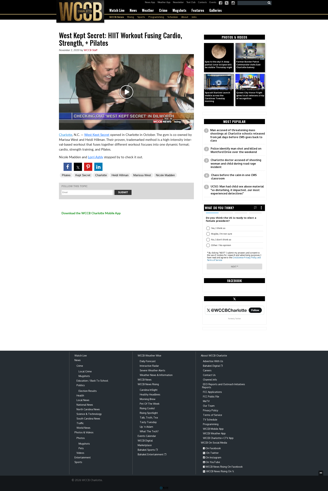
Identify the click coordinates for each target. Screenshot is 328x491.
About (184, 16)
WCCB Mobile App (213, 428)
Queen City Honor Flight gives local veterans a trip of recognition (250, 95)
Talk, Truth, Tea (149, 417)
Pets (81, 448)
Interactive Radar (149, 365)
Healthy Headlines (150, 394)
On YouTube (212, 462)
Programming (156, 16)
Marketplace (145, 445)
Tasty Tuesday (148, 422)
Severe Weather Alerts (152, 370)
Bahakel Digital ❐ (213, 365)
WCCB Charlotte (80, 11)
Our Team (209, 405)
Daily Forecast (148, 361)
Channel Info (210, 379)
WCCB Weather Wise (149, 355)
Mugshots (179, 10)
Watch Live (117, 10)
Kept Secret (82, 175)
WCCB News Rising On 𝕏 (220, 471)
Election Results (88, 390)
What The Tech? (149, 431)
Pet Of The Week (149, 403)
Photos (81, 437)
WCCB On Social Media (214, 442)
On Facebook (213, 448)
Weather (148, 10)
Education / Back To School (92, 380)
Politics (81, 385)
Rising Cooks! (147, 408)
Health (80, 395)
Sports (141, 16)
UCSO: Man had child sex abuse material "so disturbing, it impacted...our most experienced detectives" (237, 190)
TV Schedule (210, 419)
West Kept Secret (96, 135)
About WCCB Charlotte (214, 355)
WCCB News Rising (148, 384)
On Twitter (212, 452)
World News (83, 427)
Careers (207, 370)
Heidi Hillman (120, 175)
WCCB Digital (145, 440)
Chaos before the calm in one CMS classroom (234, 176)
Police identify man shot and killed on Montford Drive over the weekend (236, 150)
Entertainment (82, 457)
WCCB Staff (90, 50)
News (133, 10)
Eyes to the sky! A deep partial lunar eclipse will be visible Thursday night (218, 64)
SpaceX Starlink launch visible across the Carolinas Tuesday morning (217, 97)
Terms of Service (212, 414)
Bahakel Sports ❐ (148, 449)
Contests (202, 2)
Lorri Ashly (95, 157)
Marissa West (142, 175)
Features (198, 10)
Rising (130, 16)
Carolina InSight (149, 389)
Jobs (194, 16)
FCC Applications (212, 391)
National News (85, 404)
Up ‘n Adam (146, 426)
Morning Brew (147, 399)
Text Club (190, 2)
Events (212, 2)
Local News (83, 400)
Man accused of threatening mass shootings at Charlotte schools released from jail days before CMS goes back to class (237, 135)
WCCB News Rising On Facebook (224, 466)
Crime (163, 10)
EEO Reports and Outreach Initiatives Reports (223, 386)
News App (150, 2)
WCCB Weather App (214, 433)
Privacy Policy (210, 410)
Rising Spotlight (149, 412)
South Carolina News (88, 418)
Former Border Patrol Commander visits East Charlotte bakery (248, 64)
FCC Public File (211, 396)
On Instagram (213, 457)
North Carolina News (88, 409)
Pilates (66, 175)
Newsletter (178, 2)
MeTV (206, 401)
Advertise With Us (213, 361)
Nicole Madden (165, 175)
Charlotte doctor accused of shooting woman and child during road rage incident (236, 163)
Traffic (80, 423)
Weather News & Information (156, 374)
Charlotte (65, 135)
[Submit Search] (269, 3)
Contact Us (209, 374)
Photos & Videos (83, 432)
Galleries (215, 10)
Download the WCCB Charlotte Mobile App (91, 213)
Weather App (164, 2)
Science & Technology (89, 413)
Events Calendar (147, 435)
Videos (80, 452)
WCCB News (116, 16)
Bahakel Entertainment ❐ (152, 454)
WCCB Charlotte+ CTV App (218, 437)
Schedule (172, 16)
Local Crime (85, 371)
